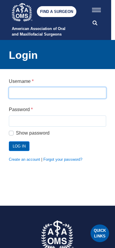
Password (21, 109)
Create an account (24, 159)
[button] (96, 9)
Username (21, 81)
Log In (19, 146)
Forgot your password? (62, 159)
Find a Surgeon (56, 11)
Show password (33, 132)
